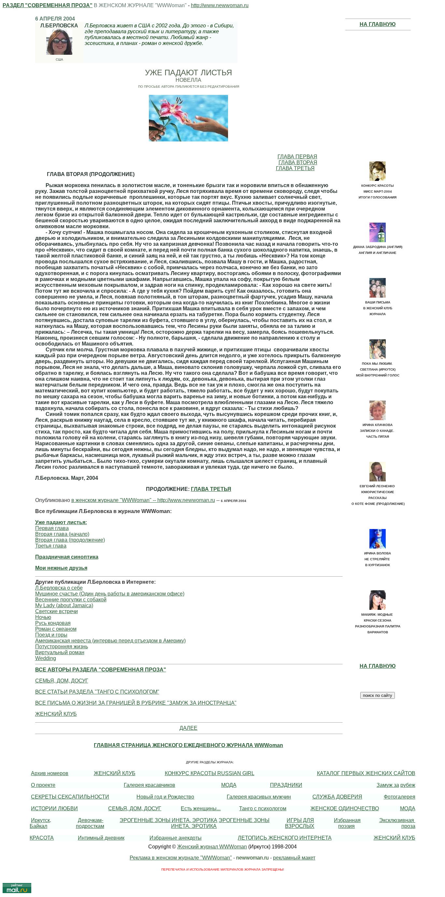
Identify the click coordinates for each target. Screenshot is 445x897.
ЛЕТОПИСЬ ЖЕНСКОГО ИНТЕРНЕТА (285, 838)
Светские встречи (56, 611)
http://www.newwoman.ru (220, 5)
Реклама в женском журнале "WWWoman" (181, 857)
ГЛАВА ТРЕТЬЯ (295, 168)
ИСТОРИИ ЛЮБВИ (54, 808)
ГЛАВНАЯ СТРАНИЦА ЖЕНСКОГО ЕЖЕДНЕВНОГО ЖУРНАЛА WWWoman (188, 745)
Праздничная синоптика (66, 557)
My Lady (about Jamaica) (64, 605)
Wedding (45, 658)
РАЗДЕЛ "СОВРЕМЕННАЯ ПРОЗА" (48, 5)
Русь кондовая (53, 623)
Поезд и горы (51, 635)
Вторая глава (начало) (62, 534)
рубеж (407, 785)
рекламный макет (294, 857)
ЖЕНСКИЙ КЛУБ (56, 714)
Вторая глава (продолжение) (70, 540)
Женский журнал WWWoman (212, 846)
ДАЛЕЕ (188, 728)
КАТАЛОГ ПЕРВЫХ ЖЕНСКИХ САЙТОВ (366, 773)
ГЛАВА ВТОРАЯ (298, 162)
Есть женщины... (201, 808)
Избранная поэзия (347, 823)
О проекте (43, 785)
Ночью (43, 617)
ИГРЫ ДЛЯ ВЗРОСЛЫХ (299, 823)
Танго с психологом (262, 808)
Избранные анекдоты (176, 838)
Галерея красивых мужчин (259, 797)
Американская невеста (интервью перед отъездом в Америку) (110, 640)
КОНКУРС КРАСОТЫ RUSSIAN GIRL (209, 773)
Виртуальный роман (59, 652)
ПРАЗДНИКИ (286, 785)
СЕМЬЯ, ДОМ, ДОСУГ (61, 681)
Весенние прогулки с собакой (71, 599)
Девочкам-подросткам (90, 823)
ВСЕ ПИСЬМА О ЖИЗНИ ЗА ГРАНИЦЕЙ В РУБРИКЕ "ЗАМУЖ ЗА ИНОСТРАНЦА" (136, 703)
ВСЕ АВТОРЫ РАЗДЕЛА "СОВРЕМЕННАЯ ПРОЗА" (100, 669)
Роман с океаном (56, 629)
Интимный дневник (101, 838)
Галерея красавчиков (149, 785)
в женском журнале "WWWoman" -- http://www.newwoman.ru (143, 500)
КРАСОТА (42, 838)
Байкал (38, 826)
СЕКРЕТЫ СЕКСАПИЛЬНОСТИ (70, 797)
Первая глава (52, 528)
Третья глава (50, 546)
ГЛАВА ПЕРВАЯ (297, 156)
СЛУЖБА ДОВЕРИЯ (337, 797)
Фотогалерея (399, 797)
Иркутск (40, 820)
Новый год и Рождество (165, 797)
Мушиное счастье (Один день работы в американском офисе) (109, 593)
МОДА (229, 785)
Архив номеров (49, 773)
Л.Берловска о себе (59, 588)
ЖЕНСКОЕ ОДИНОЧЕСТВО (344, 808)
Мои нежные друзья (61, 568)
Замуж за (388, 785)
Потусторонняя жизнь (61, 646)
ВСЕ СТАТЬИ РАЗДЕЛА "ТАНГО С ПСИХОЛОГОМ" (97, 692)
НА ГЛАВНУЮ (378, 24)
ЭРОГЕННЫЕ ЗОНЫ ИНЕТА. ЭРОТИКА (168, 820)
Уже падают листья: (61, 522)
